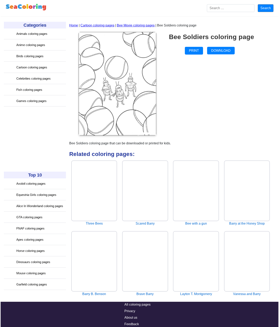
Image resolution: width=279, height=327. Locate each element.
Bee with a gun (196, 223)
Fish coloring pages (29, 89)
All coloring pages (137, 304)
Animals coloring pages (31, 33)
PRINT (194, 50)
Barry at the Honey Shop (247, 223)
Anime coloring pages (30, 45)
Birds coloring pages (30, 56)
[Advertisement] (34, 139)
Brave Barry (145, 294)
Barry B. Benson (94, 294)
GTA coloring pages (29, 217)
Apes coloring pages (30, 239)
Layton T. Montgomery (196, 294)
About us (130, 317)
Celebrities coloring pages (33, 78)
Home (73, 25)
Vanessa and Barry (247, 294)
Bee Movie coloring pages (136, 25)
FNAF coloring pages (30, 228)
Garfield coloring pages (31, 284)
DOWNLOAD (221, 50)
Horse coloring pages (30, 250)
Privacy (129, 311)
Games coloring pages (31, 101)
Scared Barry (145, 223)
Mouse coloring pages (31, 273)
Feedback (131, 324)
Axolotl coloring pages (31, 183)
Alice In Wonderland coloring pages (39, 206)
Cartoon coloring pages (31, 67)
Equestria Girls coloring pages (36, 194)
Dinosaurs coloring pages (33, 262)
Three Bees (94, 223)
